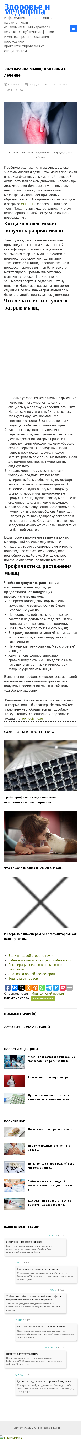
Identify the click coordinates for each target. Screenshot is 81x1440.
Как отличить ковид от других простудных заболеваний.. (49, 1202)
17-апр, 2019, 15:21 (39, 84)
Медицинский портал (47, 993)
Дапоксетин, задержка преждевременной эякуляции (44, 1381)
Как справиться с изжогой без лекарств (37, 1269)
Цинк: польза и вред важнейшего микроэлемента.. (51, 1166)
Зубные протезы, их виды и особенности (39, 960)
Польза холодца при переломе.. (50, 1129)
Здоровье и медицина (27, 8)
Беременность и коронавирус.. (49, 1077)
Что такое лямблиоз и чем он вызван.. (33, 868)
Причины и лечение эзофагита (22, 1353)
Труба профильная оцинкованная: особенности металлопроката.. (30, 799)
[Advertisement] (40, 355)
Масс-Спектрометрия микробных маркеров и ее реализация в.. (51, 1059)
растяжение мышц (43, 998)
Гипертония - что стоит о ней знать (24, 1241)
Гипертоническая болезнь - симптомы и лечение (42, 1326)
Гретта (18, 1319)
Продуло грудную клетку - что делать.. (49, 1148)
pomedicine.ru (32, 718)
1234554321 (14, 84)
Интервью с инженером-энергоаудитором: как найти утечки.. (40, 936)
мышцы (27, 204)
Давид (19, 1374)
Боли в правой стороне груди (30, 955)
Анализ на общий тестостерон (31, 974)
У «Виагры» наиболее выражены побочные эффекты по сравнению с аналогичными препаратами (33, 1298)
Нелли (18, 1262)
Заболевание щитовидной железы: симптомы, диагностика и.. (51, 1185)
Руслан (53, 1289)
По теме (62, 84)
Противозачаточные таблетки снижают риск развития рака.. (49, 1097)
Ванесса (53, 1235)
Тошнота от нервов (23, 978)
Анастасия (51, 1347)
